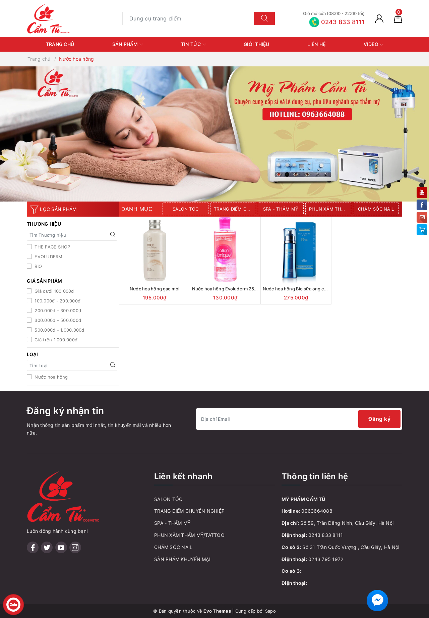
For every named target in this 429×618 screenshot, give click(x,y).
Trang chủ (60, 44)
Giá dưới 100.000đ (53, 291)
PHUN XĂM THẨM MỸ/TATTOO (330, 209)
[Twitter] (47, 547)
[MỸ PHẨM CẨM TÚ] (48, 18)
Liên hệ (316, 44)
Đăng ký (379, 418)
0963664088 (316, 511)
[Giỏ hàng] (398, 18)
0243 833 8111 (325, 535)
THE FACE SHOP (51, 246)
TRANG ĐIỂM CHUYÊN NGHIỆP (235, 209)
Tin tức (191, 44)
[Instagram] (75, 547)
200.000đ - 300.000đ (57, 310)
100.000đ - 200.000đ (56, 300)
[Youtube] (61, 547)
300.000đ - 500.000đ (57, 320)
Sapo (270, 611)
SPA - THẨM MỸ (280, 209)
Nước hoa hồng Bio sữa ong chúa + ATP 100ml (310, 288)
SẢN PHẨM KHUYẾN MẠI (182, 559)
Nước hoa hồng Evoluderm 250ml (227, 288)
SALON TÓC (185, 209)
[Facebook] (33, 547)
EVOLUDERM (48, 256)
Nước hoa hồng (50, 377)
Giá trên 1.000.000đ (55, 339)
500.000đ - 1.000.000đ (58, 330)
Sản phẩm (125, 44)
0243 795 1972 (325, 559)
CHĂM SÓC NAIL (376, 209)
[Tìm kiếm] (264, 18)
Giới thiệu (256, 44)
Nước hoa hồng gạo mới (154, 288)
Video (372, 44)
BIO (37, 266)
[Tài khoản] (379, 18)
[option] (186, 209)
